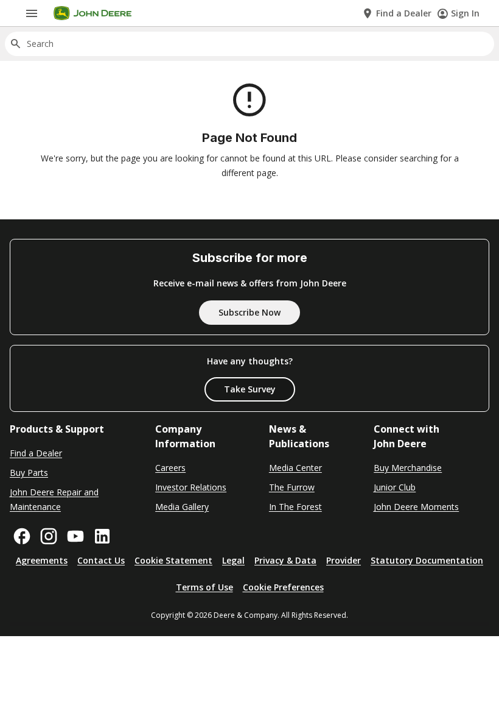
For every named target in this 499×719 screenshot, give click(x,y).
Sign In (465, 13)
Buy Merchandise (408, 467)
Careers (170, 467)
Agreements (42, 560)
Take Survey (250, 389)
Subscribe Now (249, 312)
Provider (343, 560)
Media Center (295, 467)
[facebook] (22, 536)
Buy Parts (29, 472)
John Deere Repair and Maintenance (54, 499)
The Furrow (292, 487)
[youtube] (75, 536)
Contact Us (101, 560)
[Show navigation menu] (31, 13)
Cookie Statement (173, 560)
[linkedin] (102, 536)
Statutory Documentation (427, 560)
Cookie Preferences (283, 587)
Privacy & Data (285, 560)
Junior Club (395, 487)
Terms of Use (204, 587)
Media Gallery (182, 506)
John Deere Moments (416, 506)
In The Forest (295, 506)
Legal (233, 560)
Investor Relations (190, 487)
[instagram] (49, 536)
